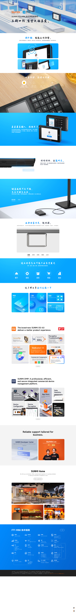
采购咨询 (63, 3)
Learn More (38, 366)
